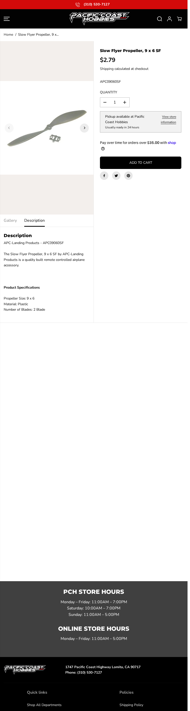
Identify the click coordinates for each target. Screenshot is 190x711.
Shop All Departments (44, 705)
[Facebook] (104, 175)
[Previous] (9, 128)
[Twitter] (116, 175)
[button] (7, 18)
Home (8, 34)
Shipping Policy (131, 705)
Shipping (107, 68)
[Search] (159, 18)
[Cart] (179, 18)
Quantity (108, 92)
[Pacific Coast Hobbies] (94, 19)
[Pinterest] (128, 175)
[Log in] (169, 18)
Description (34, 220)
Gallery (10, 220)
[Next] (84, 128)
